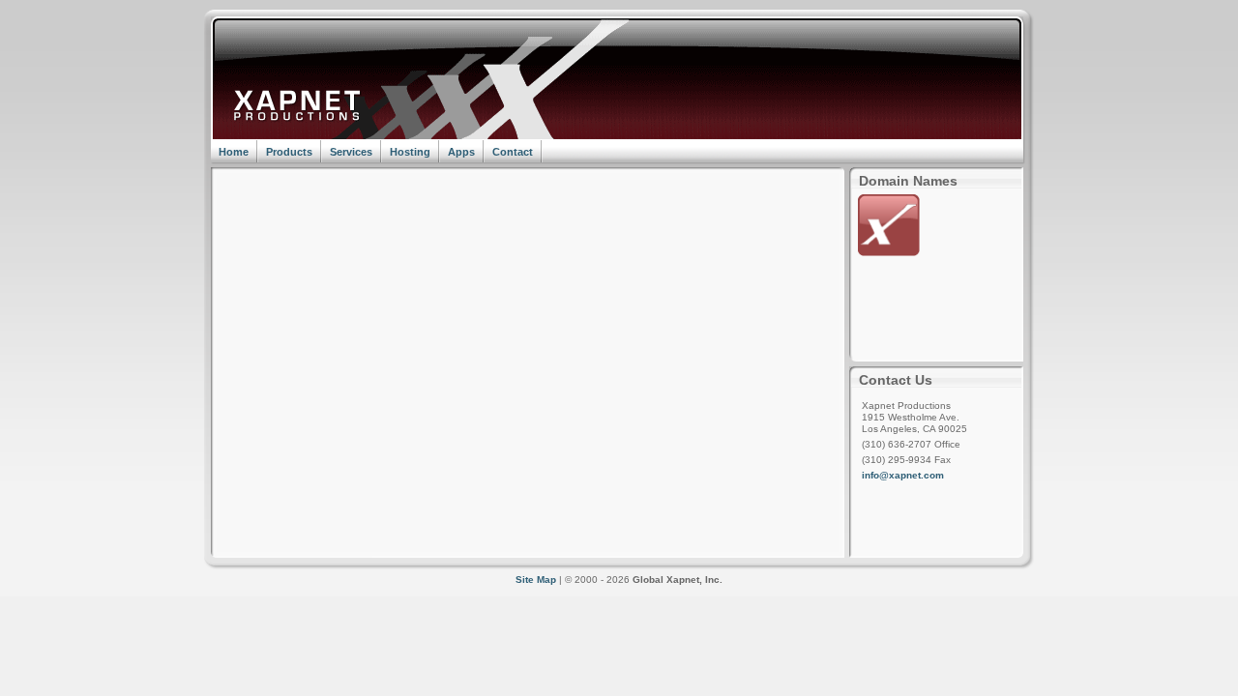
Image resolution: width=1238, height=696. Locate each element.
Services (351, 152)
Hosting (410, 152)
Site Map (536, 579)
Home (234, 152)
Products (289, 152)
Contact (512, 152)
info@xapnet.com (903, 475)
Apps (461, 152)
